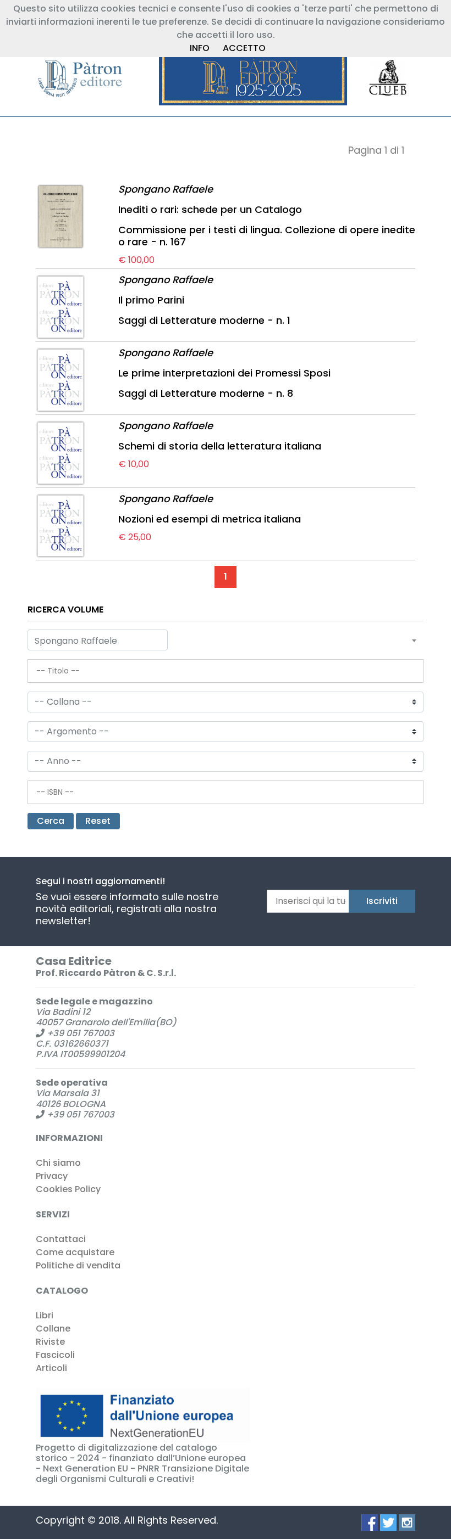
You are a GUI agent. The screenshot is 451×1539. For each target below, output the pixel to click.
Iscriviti (382, 901)
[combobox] (98, 640)
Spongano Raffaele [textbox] (76, 640)
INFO (200, 48)
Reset (98, 821)
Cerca (50, 821)
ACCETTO (244, 48)
